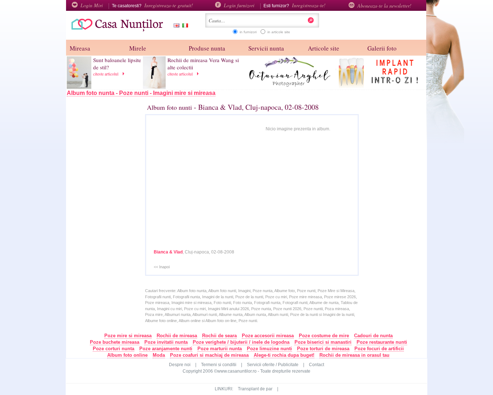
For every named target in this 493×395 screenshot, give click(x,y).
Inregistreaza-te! (309, 5)
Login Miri (91, 5)
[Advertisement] (113, 219)
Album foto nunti (169, 107)
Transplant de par (255, 388)
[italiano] (183, 26)
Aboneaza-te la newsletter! (384, 5)
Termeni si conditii (218, 364)
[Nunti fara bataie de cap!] (114, 30)
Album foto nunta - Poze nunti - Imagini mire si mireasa (141, 93)
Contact (316, 364)
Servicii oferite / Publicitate (272, 364)
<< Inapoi (162, 267)
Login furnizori (239, 5)
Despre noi (180, 364)
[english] (175, 26)
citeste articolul (106, 74)
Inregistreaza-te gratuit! (168, 5)
